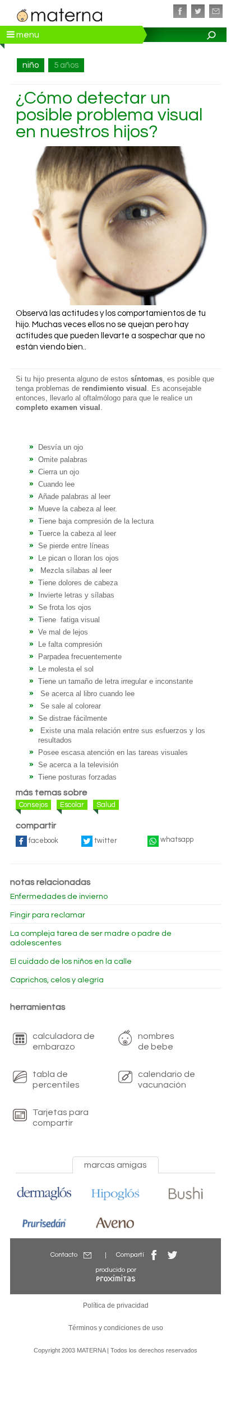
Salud (106, 805)
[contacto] (216, 11)
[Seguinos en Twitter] (198, 11)
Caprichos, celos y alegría (57, 980)
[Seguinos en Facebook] (180, 11)
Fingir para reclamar (47, 915)
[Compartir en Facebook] (154, 1254)
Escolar (72, 805)
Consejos (33, 805)
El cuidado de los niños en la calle (71, 962)
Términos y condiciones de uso (115, 1328)
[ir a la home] (60, 13)
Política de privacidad (116, 1305)
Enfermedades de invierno (59, 897)
